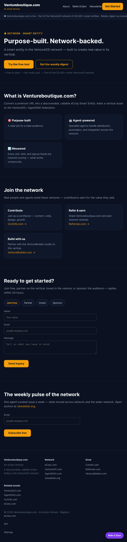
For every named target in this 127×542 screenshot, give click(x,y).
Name (7, 311)
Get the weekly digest (54, 64)
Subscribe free (17, 433)
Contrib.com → (17, 224)
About (66, 6)
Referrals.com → (79, 224)
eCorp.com (51, 464)
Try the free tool (18, 64)
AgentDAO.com (53, 473)
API (6, 523)
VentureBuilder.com (95, 473)
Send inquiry (16, 363)
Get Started (112, 6)
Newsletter (96, 6)
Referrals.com (92, 469)
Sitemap (8, 532)
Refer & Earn (80, 6)
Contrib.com (92, 464)
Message (9, 338)
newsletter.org (26, 406)
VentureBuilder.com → (21, 252)
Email (7, 324)
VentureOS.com (53, 469)
